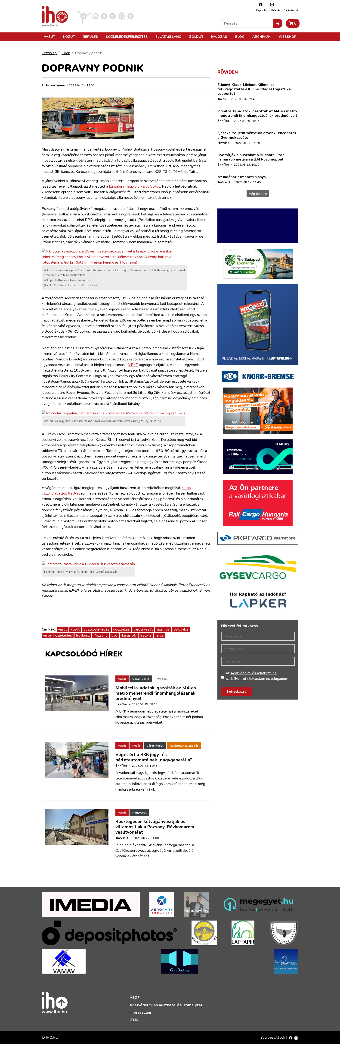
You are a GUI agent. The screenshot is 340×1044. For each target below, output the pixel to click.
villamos (163, 629)
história (145, 635)
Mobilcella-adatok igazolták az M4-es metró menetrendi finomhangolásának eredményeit (155, 693)
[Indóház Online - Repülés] (84, 16)
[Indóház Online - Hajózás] (121, 16)
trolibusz (83, 635)
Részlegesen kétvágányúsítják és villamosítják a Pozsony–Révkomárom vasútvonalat (154, 827)
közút (75, 629)
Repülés (90, 36)
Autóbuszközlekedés (184, 746)
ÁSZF (134, 997)
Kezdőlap (49, 53)
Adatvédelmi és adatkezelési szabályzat (166, 1005)
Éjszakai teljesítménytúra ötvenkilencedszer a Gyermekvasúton (256, 135)
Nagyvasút (139, 812)
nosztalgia (121, 629)
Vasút (49, 36)
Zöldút (196, 36)
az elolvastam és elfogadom (257, 676)
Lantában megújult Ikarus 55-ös (134, 186)
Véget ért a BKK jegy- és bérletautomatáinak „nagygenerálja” (153, 757)
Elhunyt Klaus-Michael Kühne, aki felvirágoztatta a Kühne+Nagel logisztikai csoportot (254, 89)
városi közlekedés (57, 635)
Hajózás (219, 36)
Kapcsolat (262, 10)
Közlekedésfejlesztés (127, 36)
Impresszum (140, 1012)
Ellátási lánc (168, 36)
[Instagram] (271, 4)
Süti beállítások (273, 1037)
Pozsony (100, 635)
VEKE (133, 364)
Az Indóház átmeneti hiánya (241, 177)
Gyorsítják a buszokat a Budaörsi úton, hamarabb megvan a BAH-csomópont (251, 157)
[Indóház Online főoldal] (130, 16)
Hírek (66, 53)
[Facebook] (259, 4)
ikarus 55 (128, 635)
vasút (62, 629)
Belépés (275, 10)
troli (114, 635)
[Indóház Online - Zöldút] (112, 16)
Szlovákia (181, 629)
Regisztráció (291, 10)
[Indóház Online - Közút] (95, 16)
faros (159, 635)
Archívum (261, 36)
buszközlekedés (96, 629)
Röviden (161, 679)
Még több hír (258, 194)
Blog (239, 36)
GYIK (134, 1019)
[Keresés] (277, 23)
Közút (69, 36)
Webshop (287, 36)
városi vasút (143, 629)
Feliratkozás (236, 691)
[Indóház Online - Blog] (104, 16)
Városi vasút (140, 679)
